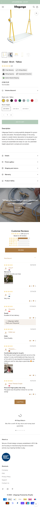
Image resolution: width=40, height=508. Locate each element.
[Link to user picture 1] (8, 279)
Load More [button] (20, 402)
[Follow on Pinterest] (12, 489)
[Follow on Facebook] (3, 489)
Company (5, 470)
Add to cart (20, 122)
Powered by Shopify (26, 495)
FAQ (3, 473)
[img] (8, 265)
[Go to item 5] (28, 54)
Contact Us (5, 483)
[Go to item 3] (16, 54)
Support (4, 480)
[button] (6, 66)
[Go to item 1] (4, 54)
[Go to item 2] (10, 54)
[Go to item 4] (22, 54)
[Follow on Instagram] (8, 489)
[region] (20, 420)
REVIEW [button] (21, 250)
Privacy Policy (6, 476)
